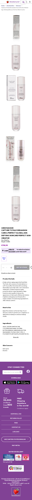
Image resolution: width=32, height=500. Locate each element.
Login (6, 250)
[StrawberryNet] (13, 2)
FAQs (16, 422)
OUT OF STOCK (21, 267)
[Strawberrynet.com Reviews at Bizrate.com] (8, 460)
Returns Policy (16, 418)
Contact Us (16, 427)
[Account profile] (26, 2)
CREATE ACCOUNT (12, 250)
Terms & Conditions (22, 478)
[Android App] (23, 384)
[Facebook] (28, 371)
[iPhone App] (9, 384)
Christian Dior (7, 228)
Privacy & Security (8, 478)
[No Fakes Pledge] (25, 459)
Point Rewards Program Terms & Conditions (16, 481)
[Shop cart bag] (30, 2)
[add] (11, 267)
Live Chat (16, 431)
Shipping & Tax (16, 413)
